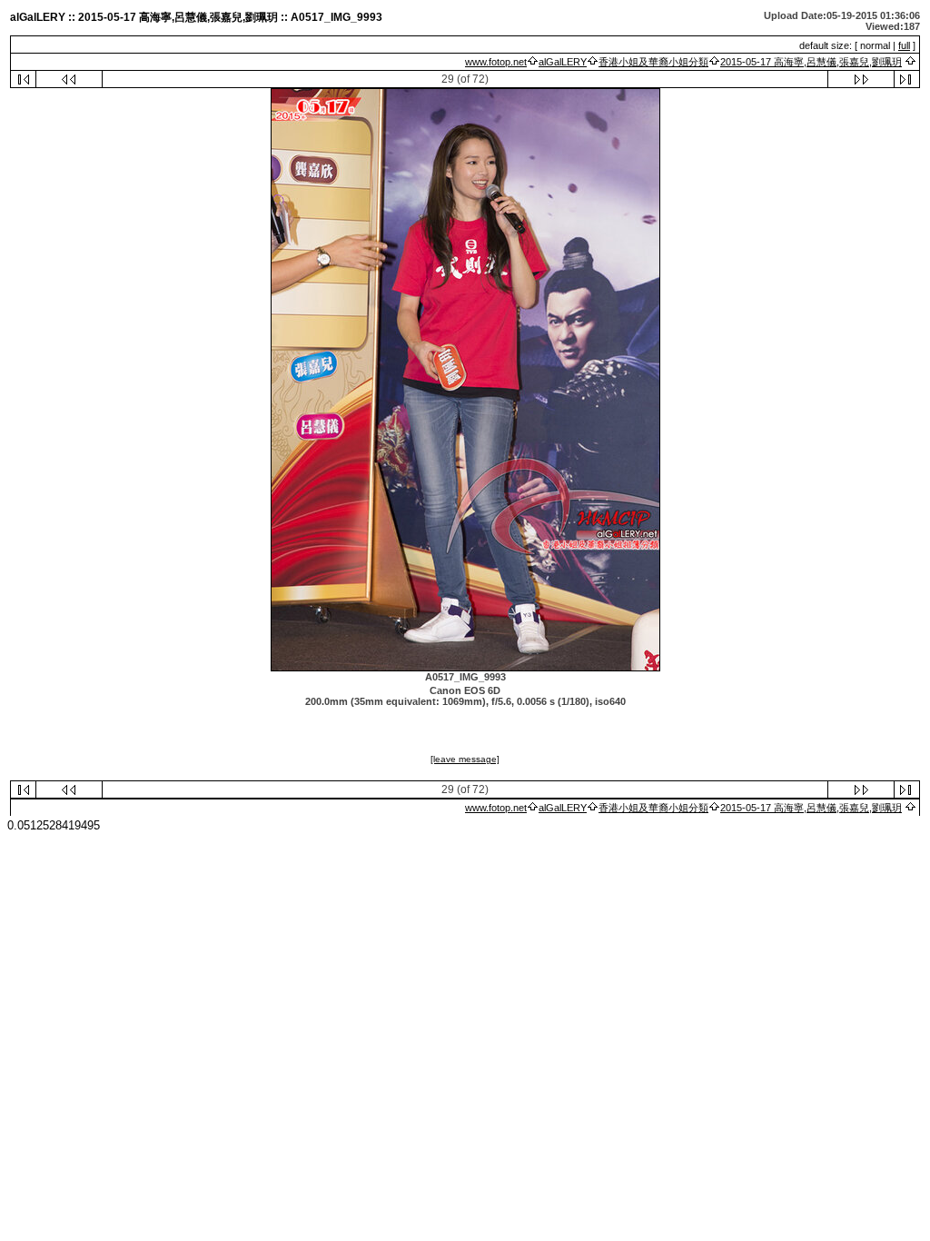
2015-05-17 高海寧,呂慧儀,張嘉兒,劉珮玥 (811, 61)
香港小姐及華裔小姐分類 (653, 61)
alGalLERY (563, 61)
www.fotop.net (496, 61)
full (904, 45)
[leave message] (465, 759)
